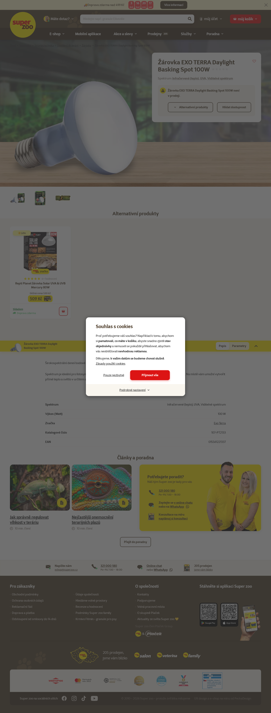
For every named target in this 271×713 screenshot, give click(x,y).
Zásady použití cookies (110, 364)
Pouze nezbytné (113, 375)
